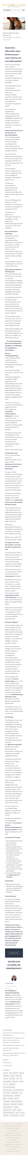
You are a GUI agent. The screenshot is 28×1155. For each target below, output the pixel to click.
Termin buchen (13, 953)
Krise (21, 1092)
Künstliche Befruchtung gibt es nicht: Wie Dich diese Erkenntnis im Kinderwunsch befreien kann (13, 1040)
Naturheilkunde (6, 1101)
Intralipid (21, 1081)
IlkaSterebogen (9, 37)
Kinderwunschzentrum (18, 1090)
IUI (4, 1084)
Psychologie (20, 1104)
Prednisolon (13, 1104)
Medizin (5, 1098)
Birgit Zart (12, 1075)
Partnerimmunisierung (16, 1101)
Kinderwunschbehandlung (9, 1087)
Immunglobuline (6, 1081)
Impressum (7, 1124)
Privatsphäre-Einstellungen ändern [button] (13, 1126)
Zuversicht (22, 1115)
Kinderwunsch (6, 39)
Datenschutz (19, 1124)
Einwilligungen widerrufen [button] (13, 1133)
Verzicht (17, 1112)
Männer (16, 1098)
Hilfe (18, 1078)
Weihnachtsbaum (14, 1115)
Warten (22, 1112)
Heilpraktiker (12, 1078)
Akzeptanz (5, 1073)
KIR (4, 1092)
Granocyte (5, 1078)
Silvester (19, 1110)
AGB (13, 1124)
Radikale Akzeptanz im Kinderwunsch (14, 1045)
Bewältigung (6, 1075)
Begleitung (15, 1073)
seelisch (14, 1110)
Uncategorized (7, 1065)
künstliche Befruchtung (8, 1095)
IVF (6, 1084)
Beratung (21, 1073)
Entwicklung (18, 1075)
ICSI (21, 1078)
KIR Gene (8, 1092)
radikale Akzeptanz (7, 1107)
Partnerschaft (6, 1104)
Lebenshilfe (17, 1095)
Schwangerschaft (7, 1110)
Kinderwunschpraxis (7, 1090)
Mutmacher (10, 1098)
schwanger (15, 1107)
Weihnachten (6, 1115)
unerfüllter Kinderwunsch (8, 1112)
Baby (10, 1073)
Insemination (15, 1081)
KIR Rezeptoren (15, 1092)
